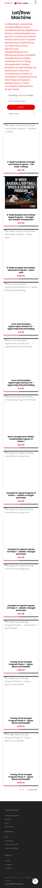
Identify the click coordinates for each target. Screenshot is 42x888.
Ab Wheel (9, 24)
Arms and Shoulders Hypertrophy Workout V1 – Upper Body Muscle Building (21, 326)
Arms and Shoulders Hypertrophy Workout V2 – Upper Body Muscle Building (21, 382)
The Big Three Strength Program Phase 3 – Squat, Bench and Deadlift (21, 720)
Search (21, 107)
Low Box (26, 55)
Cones (14, 33)
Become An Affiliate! (11, 848)
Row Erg (16, 76)
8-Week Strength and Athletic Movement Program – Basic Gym (21, 270)
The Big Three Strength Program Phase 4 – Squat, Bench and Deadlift (21, 776)
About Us (8, 819)
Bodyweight (25, 30)
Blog (6, 837)
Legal (7, 823)
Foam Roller (27, 36)
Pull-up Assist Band (20, 67)
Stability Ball (16, 86)
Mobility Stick (19, 64)
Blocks (16, 30)
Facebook (8, 868)
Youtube (7, 861)
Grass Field (18, 42)
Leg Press (17, 55)
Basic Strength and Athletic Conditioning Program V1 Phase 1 (21, 439)
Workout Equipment (11, 844)
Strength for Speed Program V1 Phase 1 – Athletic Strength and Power (21, 495)
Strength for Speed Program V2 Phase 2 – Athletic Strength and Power (21, 607)
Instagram (8, 864)
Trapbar (15, 89)
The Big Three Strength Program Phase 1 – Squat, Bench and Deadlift (21, 664)
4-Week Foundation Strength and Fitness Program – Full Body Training (21, 164)
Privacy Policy (9, 827)
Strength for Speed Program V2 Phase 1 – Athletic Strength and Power (21, 551)
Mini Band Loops (18, 58)
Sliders (28, 76)
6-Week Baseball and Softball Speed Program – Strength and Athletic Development (21, 217)
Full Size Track (24, 39)
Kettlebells (15, 52)
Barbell (13, 27)
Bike (11, 30)
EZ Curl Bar (16, 36)
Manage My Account (12, 815)
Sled (23, 76)
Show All (33, 789)
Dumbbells (22, 33)
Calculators (9, 841)
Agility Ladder (20, 24)
